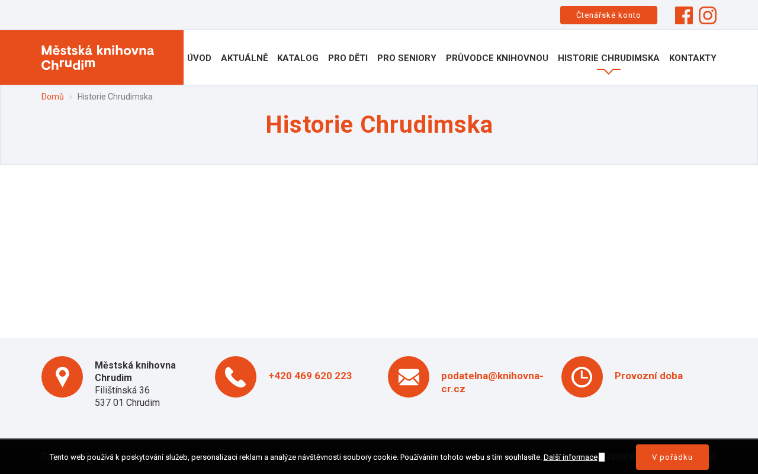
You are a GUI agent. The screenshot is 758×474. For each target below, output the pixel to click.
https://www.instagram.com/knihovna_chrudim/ (708, 15)
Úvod (199, 58)
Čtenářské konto (608, 15)
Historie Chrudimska (609, 58)
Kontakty (693, 58)
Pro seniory (406, 58)
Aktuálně (244, 58)
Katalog (298, 58)
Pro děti (348, 58)
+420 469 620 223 (310, 376)
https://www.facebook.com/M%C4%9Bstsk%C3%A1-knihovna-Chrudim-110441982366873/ (684, 15)
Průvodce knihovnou (497, 58)
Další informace (571, 457)
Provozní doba (649, 376)
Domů (52, 96)
